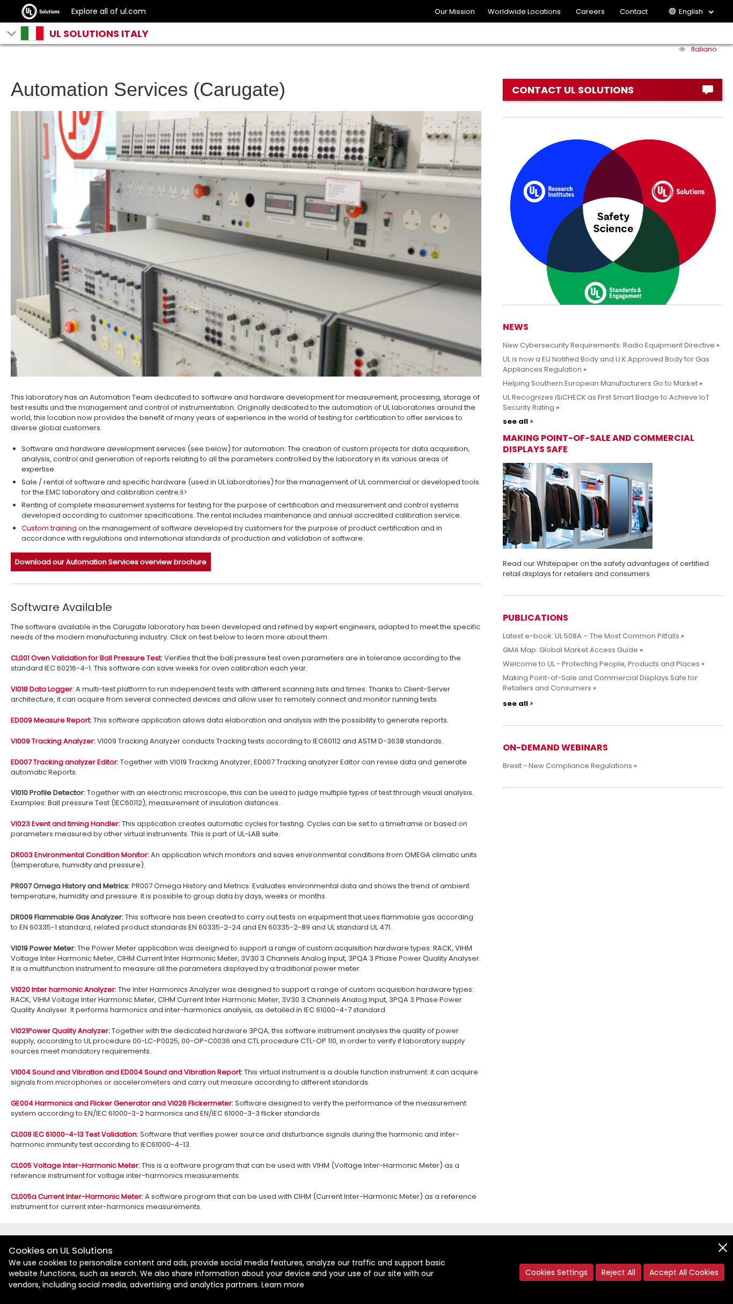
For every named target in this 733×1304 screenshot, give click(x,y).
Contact (634, 11)
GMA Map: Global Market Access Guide (570, 650)
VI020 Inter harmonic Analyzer (63, 989)
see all (515, 421)
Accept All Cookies (684, 1272)
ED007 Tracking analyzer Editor (64, 762)
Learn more (282, 1284)
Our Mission (455, 11)
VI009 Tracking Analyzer (52, 741)
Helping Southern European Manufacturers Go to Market (600, 383)
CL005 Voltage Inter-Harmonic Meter (74, 1165)
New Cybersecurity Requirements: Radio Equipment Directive (609, 345)
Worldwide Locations (524, 11)
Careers (590, 11)
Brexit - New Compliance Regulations (567, 766)
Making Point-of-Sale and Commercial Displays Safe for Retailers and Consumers (600, 683)
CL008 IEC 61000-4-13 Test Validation (74, 1134)
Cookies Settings (556, 1272)
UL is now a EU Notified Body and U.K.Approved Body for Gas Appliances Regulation (606, 364)
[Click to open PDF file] (612, 506)
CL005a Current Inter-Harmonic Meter (76, 1196)
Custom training (49, 528)
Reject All (618, 1272)
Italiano (704, 49)
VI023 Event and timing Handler (65, 824)
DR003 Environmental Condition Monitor (79, 855)
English (691, 11)
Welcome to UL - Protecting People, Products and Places (601, 664)
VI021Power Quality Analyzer (59, 1031)
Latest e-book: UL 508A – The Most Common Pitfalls (591, 636)
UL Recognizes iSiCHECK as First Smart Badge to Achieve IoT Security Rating (606, 402)
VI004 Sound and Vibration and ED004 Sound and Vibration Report (126, 1072)
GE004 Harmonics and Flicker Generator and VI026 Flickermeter (121, 1103)
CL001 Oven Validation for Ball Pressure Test (86, 658)
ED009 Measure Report (50, 720)
